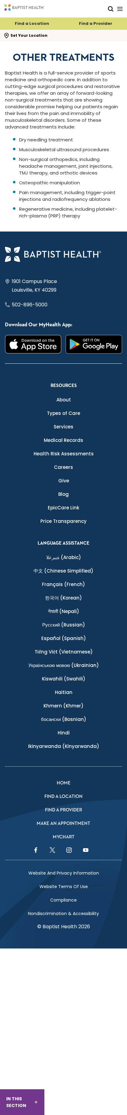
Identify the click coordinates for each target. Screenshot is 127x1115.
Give (63, 480)
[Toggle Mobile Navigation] (120, 8)
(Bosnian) (63, 719)
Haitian (63, 692)
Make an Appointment (63, 823)
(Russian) (63, 625)
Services (63, 426)
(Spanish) (63, 638)
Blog (63, 494)
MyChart (64, 837)
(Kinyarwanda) (63, 746)
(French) (63, 584)
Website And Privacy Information (63, 873)
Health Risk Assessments (64, 453)
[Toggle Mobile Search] (110, 8)
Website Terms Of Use (63, 886)
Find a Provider (95, 23)
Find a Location (32, 23)
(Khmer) (63, 706)
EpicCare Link (63, 507)
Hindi (64, 733)
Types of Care (63, 413)
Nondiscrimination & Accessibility (63, 913)
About (63, 400)
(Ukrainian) (63, 665)
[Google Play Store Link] (94, 344)
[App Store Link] (33, 344)
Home (64, 783)
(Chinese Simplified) (63, 571)
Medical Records (63, 440)
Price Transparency (63, 521)
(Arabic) (63, 557)
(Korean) (63, 598)
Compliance (63, 900)
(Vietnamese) (64, 652)
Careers (63, 467)
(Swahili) (63, 679)
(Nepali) (63, 611)
